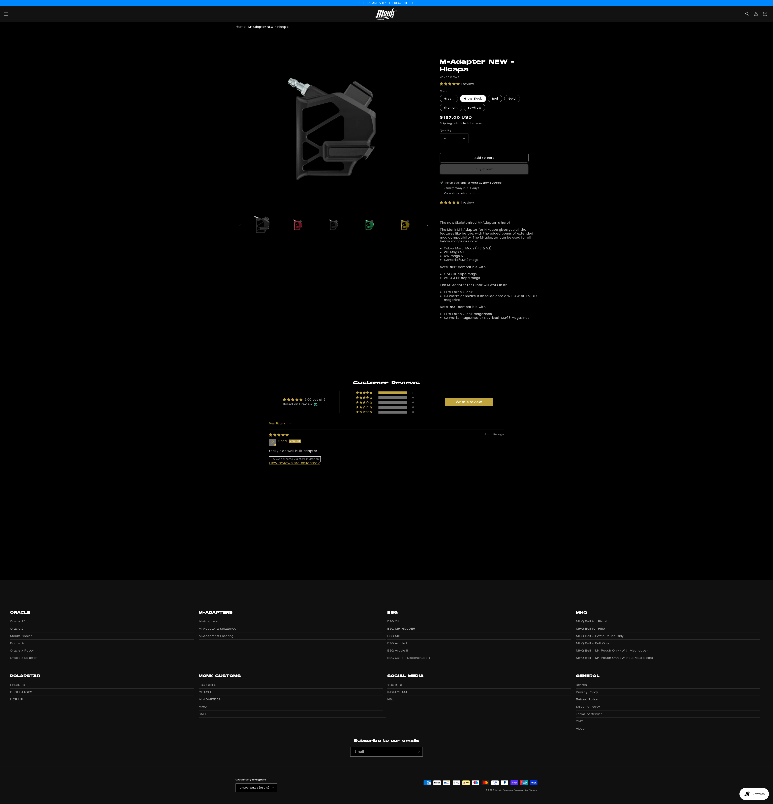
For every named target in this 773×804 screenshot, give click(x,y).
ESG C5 (393, 621)
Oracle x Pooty (22, 650)
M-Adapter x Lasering (216, 636)
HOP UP (16, 699)
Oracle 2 (17, 628)
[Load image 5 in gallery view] (405, 225)
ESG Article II (397, 650)
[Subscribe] (418, 752)
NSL (390, 699)
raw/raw (474, 108)
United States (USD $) (254, 788)
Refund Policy (587, 699)
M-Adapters (208, 621)
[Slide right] (427, 225)
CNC (579, 721)
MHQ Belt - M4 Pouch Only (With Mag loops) (612, 650)
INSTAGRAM (397, 692)
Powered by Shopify (525, 790)
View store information (461, 193)
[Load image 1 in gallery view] (262, 225)
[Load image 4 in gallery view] (369, 225)
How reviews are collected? (294, 463)
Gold (512, 99)
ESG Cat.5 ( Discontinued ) (408, 657)
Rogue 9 (17, 643)
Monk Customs (504, 790)
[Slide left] (240, 225)
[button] (10, 13)
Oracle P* (17, 621)
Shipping (446, 123)
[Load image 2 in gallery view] (298, 225)
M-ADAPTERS (210, 699)
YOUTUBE (395, 685)
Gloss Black (473, 99)
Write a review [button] (469, 402)
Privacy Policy (587, 692)
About (581, 728)
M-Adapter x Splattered (217, 628)
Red (495, 99)
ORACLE (205, 692)
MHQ (203, 706)
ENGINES (17, 685)
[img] (279, 435)
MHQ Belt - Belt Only (592, 643)
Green (449, 99)
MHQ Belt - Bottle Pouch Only (600, 636)
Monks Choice (21, 636)
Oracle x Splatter (23, 657)
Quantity (445, 130)
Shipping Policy (588, 706)
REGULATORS (21, 692)
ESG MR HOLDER (401, 628)
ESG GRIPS (207, 685)
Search (581, 685)
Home (241, 27)
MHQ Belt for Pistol (591, 621)
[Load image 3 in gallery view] (333, 225)
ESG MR (393, 636)
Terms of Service (589, 714)
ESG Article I (397, 643)
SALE (203, 714)
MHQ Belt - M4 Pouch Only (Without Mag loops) (614, 657)
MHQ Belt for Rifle (590, 628)
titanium (451, 108)
